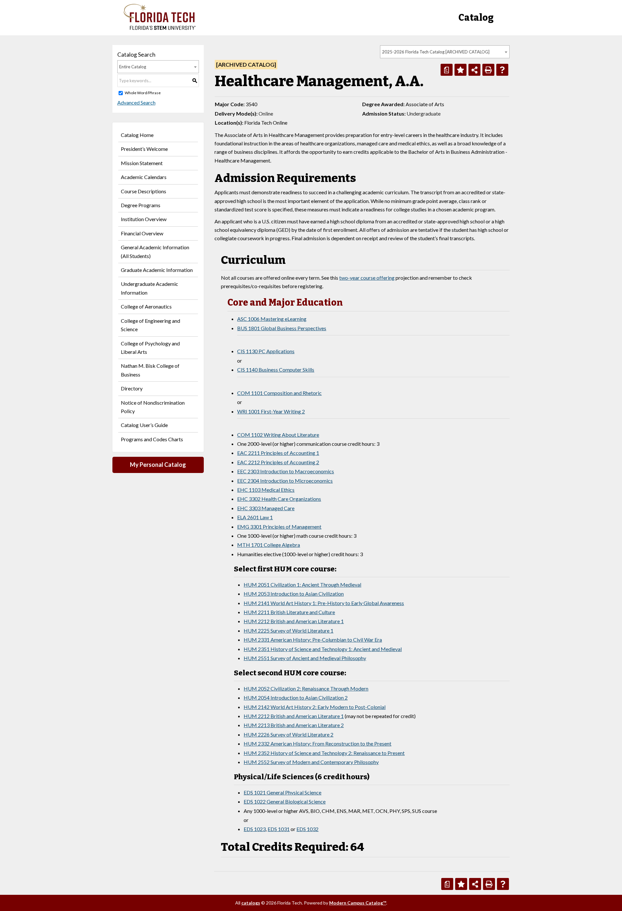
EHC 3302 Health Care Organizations (279, 499)
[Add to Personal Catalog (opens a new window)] (460, 70)
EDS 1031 (279, 829)
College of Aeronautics (146, 306)
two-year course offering (367, 278)
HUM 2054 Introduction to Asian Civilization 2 (296, 697)
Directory (132, 388)
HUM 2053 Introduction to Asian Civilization (294, 593)
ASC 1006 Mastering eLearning (271, 319)
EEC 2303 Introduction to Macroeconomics (285, 471)
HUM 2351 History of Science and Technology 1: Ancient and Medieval (323, 649)
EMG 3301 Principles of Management (279, 526)
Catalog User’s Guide (144, 425)
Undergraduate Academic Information (149, 288)
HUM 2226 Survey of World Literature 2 (288, 734)
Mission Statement (142, 163)
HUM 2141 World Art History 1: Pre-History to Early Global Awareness (324, 603)
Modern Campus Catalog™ (357, 902)
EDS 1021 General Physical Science (282, 792)
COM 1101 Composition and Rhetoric (279, 393)
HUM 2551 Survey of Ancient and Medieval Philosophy (305, 658)
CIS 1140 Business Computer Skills (275, 369)
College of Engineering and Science (150, 325)
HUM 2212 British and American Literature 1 (294, 621)
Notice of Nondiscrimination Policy (153, 406)
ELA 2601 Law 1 (255, 517)
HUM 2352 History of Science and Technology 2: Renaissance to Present (324, 753)
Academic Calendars (144, 177)
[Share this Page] (474, 70)
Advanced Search (136, 102)
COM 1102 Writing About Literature (278, 435)
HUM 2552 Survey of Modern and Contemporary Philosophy (311, 762)
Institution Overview (144, 219)
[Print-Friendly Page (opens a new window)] (488, 70)
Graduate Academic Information (157, 270)
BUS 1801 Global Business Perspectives (281, 328)
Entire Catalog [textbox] (132, 66)
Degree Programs (140, 205)
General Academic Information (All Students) (155, 251)
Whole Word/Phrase (143, 92)
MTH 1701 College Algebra (268, 545)
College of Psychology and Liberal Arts (150, 347)
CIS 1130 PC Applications (265, 351)
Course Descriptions (143, 191)
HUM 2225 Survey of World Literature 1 (288, 630)
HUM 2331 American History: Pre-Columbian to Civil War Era (313, 639)
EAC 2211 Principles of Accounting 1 (278, 453)
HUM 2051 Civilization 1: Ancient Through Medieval (302, 584)
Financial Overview (142, 233)
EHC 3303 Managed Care (265, 508)
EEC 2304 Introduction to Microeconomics (285, 481)
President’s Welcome (144, 149)
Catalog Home (137, 135)
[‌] (159, 28)
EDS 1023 (255, 829)
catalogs (250, 902)
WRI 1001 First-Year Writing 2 (271, 411)
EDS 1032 (307, 829)
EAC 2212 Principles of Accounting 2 (278, 462)
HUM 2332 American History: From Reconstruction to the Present (317, 743)
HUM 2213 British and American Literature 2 (294, 725)
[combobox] (445, 51)
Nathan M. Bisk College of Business (150, 370)
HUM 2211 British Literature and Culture (289, 612)
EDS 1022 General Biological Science (285, 801)
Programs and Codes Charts (152, 439)
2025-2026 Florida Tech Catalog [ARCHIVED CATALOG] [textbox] (436, 51)
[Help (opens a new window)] (502, 70)
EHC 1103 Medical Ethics (265, 490)
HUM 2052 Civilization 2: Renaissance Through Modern (306, 688)
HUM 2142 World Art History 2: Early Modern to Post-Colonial (315, 707)
